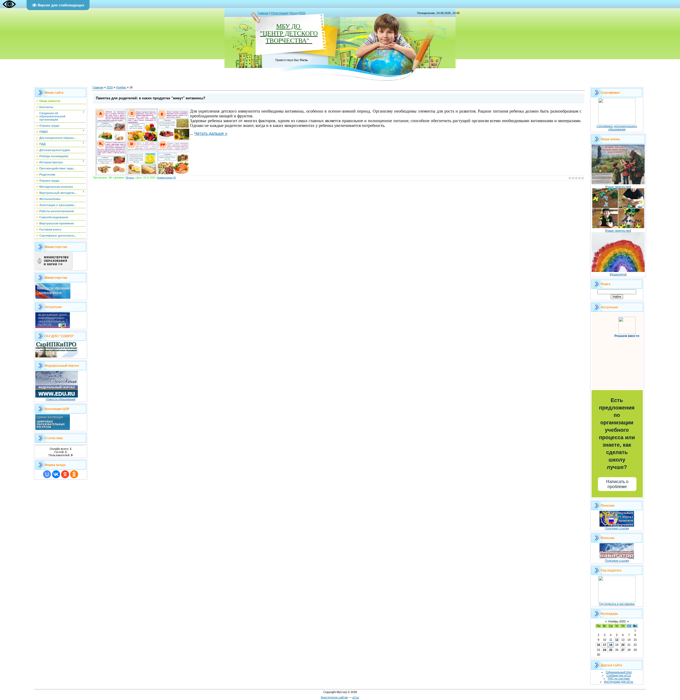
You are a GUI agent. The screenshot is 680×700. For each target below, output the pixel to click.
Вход (293, 13)
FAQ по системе (619, 678)
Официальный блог (619, 672)
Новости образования (60, 399)
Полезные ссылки (617, 528)
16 (598, 644)
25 (610, 649)
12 (616, 639)
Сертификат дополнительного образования (617, 128)
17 (604, 644)
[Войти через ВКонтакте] (56, 474)
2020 (110, 87)
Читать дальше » (210, 133)
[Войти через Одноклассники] (74, 474)
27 (622, 649)
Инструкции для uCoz (618, 681)
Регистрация (279, 13)
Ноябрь (121, 87)
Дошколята (618, 274)
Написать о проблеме (617, 484)
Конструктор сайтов (334, 697)
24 (604, 649)
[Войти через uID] (47, 474)
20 (622, 644)
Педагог (130, 177)
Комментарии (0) (166, 177)
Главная (263, 13)
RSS (302, 13)
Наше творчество (618, 186)
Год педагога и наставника (617, 603)
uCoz (355, 697)
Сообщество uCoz (618, 675)
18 (610, 644)
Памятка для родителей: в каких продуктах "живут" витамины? (150, 98)
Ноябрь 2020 (617, 621)
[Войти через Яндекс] (65, 474)
